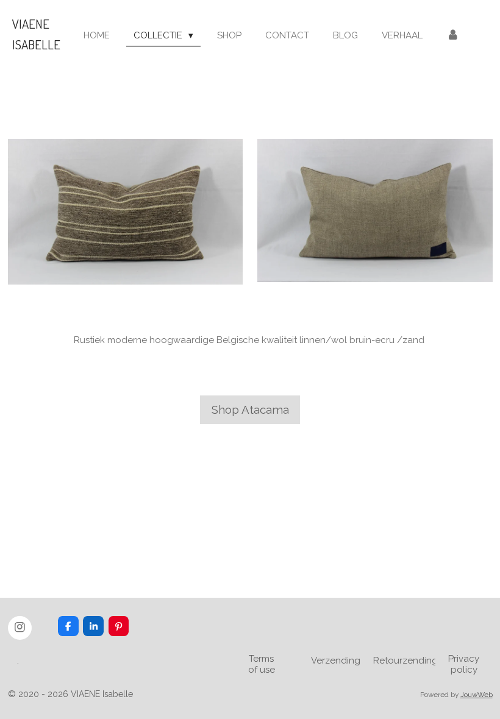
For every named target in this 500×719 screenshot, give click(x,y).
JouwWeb (476, 694)
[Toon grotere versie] (125, 212)
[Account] (452, 36)
